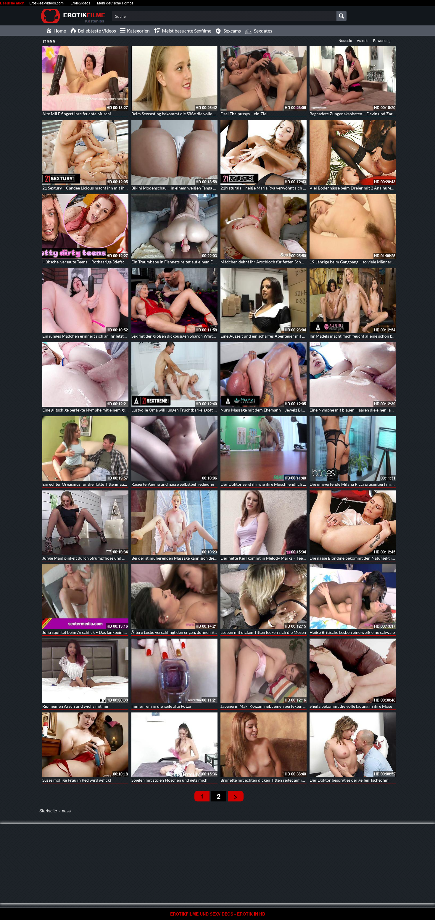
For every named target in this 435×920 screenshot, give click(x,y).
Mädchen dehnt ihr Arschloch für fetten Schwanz (265, 261)
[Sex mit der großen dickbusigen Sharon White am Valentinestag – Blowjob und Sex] (174, 300)
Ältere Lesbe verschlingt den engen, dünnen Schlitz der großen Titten (194, 632)
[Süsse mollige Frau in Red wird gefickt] (85, 744)
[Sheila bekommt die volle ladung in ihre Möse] (353, 671)
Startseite (48, 811)
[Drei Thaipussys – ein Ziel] (263, 78)
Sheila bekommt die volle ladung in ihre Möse (351, 706)
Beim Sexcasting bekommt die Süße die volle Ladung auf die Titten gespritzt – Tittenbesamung (216, 113)
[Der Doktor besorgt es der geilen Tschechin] (353, 744)
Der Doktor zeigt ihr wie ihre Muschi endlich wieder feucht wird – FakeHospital (293, 484)
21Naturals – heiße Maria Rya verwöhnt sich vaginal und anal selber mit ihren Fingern (299, 187)
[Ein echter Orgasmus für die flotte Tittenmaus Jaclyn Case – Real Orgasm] (85, 448)
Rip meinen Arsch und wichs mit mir (75, 706)
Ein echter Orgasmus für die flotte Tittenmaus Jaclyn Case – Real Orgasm (108, 484)
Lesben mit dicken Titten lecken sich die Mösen (263, 632)
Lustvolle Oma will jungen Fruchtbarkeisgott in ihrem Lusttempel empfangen (201, 409)
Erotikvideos (80, 3)
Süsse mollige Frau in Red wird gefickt (76, 780)
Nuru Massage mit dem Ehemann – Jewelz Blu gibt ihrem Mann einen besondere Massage (301, 409)
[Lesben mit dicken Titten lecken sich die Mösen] (263, 596)
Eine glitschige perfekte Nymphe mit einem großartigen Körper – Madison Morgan (117, 409)
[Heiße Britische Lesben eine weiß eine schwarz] (353, 596)
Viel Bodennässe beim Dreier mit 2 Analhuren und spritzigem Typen (372, 187)
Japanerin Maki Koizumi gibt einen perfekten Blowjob (269, 706)
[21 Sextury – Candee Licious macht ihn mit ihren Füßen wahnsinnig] (85, 152)
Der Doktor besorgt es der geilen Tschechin (349, 780)
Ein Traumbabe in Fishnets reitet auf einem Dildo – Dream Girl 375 (192, 261)
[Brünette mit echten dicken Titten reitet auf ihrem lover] (263, 744)
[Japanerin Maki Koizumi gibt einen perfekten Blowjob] (263, 671)
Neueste (345, 40)
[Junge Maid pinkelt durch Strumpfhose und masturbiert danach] (85, 522)
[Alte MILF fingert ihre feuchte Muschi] (85, 78)
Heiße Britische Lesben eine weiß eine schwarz (352, 632)
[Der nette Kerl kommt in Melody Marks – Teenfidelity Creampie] (263, 522)
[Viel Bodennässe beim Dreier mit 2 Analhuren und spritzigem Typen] (353, 152)
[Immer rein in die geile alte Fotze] (174, 671)
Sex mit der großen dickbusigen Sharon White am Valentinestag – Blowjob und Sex (206, 335)
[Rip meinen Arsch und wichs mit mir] (85, 671)
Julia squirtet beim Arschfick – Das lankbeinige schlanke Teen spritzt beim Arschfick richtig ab (128, 632)
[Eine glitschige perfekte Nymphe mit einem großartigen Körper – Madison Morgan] (85, 374)
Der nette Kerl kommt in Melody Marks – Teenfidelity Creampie (278, 558)
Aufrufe (362, 40)
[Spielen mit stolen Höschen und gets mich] (174, 744)
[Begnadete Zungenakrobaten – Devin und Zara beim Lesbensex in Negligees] (353, 78)
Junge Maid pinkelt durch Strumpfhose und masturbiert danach (100, 558)
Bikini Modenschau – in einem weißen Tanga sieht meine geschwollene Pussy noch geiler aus (215, 187)
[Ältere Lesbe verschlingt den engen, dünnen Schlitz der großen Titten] (174, 596)
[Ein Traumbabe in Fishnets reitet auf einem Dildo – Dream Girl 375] (174, 226)
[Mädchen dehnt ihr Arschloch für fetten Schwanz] (263, 226)
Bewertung (382, 40)
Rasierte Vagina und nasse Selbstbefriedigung (172, 484)
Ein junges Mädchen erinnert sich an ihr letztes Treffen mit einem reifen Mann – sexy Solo (123, 335)
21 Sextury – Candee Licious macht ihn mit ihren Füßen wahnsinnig (103, 187)
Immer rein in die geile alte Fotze (161, 706)
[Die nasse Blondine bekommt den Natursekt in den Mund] (353, 522)
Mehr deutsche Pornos (115, 3)
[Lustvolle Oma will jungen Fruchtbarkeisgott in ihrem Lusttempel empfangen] (174, 374)
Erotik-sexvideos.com (46, 3)
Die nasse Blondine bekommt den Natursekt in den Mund (362, 558)
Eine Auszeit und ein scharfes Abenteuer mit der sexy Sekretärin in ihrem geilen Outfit (298, 335)
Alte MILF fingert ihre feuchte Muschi (76, 113)
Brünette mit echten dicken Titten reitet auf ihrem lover (271, 780)
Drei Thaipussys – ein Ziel (244, 113)
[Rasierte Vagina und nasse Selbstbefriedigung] (174, 448)
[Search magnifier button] (341, 16)
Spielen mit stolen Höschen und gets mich (169, 780)
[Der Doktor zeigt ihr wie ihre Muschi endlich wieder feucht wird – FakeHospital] (263, 448)
